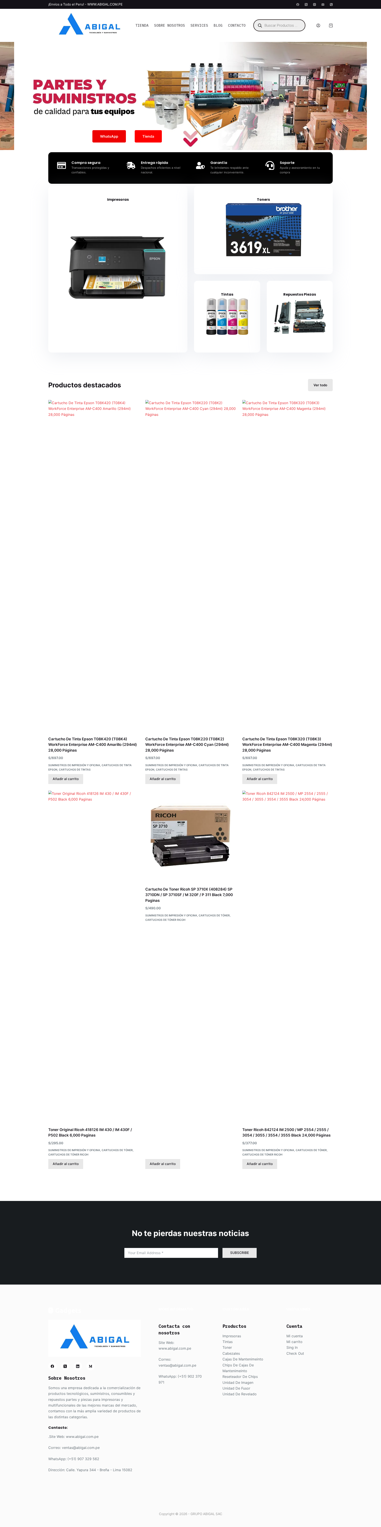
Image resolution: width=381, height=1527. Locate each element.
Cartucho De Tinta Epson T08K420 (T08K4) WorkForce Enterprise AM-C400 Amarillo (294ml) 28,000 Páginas (92, 744)
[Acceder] (318, 25)
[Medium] (90, 1366)
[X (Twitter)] (306, 4)
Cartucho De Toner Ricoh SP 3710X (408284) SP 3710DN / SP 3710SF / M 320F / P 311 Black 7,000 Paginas (189, 895)
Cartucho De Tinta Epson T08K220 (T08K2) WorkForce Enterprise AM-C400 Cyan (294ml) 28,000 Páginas (187, 744)
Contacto (237, 25)
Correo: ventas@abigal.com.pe (74, 1447)
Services (199, 25)
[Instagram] (314, 4)
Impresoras (118, 199)
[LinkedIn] (78, 1366)
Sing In (292, 1347)
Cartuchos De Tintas (75, 769)
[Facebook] (297, 4)
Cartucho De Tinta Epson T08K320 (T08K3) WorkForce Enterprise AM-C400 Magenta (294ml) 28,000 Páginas (287, 744)
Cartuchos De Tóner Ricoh (68, 1154)
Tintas (227, 294)
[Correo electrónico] (322, 4)
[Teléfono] (331, 4)
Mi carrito (294, 1341)
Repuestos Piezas (299, 294)
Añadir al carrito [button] (66, 779)
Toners (263, 199)
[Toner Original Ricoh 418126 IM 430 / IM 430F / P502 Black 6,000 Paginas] (93, 956)
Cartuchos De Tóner (117, 1150)
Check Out (295, 1353)
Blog (218, 25)
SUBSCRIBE (239, 1253)
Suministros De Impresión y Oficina (74, 765)
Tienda (142, 25)
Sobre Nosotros (169, 25)
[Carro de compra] (331, 25)
